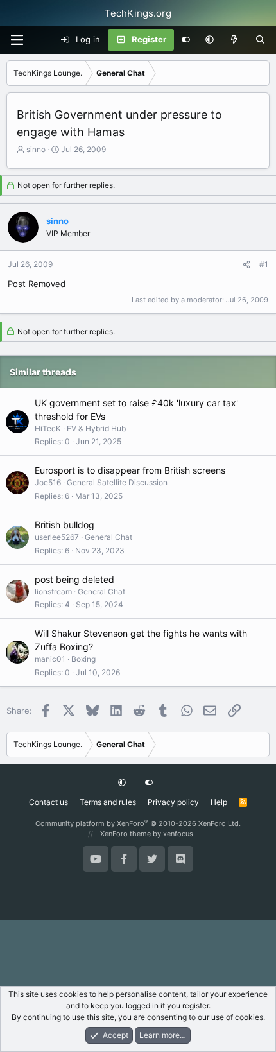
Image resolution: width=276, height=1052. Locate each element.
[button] (209, 40)
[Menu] (17, 40)
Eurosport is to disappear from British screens (130, 470)
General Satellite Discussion (117, 482)
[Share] (246, 264)
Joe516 (48, 482)
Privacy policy (173, 802)
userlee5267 (57, 537)
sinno (36, 149)
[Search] (260, 40)
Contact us (48, 802)
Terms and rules (108, 802)
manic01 (50, 659)
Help (219, 802)
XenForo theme (125, 833)
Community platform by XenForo (138, 823)
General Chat (108, 537)
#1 (263, 264)
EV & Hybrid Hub (96, 428)
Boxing (83, 659)
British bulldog (64, 524)
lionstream (53, 591)
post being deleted (74, 579)
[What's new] (234, 40)
